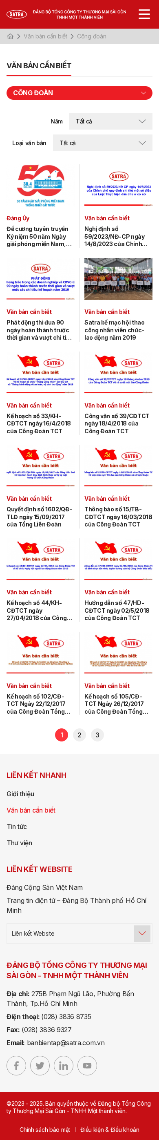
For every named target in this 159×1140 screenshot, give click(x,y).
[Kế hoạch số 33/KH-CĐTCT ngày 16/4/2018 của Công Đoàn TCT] (41, 373)
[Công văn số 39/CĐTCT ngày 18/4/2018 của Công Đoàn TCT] (118, 373)
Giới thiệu (20, 794)
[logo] (75, 14)
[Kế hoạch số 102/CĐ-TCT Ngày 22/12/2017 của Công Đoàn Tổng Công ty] (41, 653)
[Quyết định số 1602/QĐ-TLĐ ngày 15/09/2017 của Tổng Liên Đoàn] (41, 466)
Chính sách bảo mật (45, 1129)
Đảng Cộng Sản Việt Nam (45, 887)
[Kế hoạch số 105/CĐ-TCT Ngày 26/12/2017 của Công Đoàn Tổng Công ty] (118, 653)
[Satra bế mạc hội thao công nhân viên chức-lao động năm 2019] (118, 279)
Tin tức (17, 826)
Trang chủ (10, 36)
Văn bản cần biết (45, 36)
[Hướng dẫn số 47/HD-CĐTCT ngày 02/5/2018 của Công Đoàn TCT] (118, 559)
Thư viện (19, 843)
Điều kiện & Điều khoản (109, 1129)
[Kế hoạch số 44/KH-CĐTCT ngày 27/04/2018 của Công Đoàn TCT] (41, 559)
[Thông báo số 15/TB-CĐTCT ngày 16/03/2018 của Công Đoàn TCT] (118, 466)
